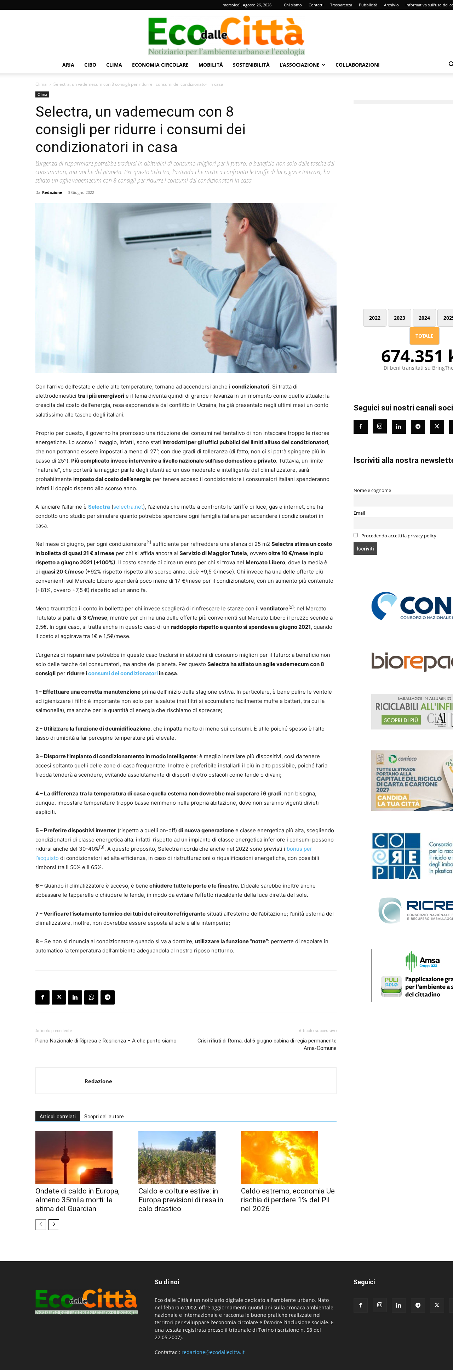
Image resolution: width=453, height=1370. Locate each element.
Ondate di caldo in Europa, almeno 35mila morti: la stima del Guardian (77, 1200)
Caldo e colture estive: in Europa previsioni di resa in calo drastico (180, 1200)
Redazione (52, 192)
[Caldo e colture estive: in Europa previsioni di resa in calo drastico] (186, 1157)
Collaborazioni (358, 64)
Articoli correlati (58, 1116)
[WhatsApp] (91, 997)
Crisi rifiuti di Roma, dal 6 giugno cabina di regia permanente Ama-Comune (266, 1044)
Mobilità (211, 64)
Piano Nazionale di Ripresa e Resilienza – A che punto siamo (106, 1041)
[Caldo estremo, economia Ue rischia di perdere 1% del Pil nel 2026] (289, 1157)
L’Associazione (300, 64)
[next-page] (53, 1224)
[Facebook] (42, 997)
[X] (59, 997)
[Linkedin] (75, 997)
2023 (399, 317)
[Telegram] (108, 997)
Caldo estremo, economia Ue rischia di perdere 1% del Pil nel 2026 (288, 1200)
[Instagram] (380, 426)
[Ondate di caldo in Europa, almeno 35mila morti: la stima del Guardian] (83, 1157)
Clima (114, 64)
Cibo (90, 64)
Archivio (391, 4)
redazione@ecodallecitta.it (213, 1352)
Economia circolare (160, 64)
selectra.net (128, 506)
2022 (374, 317)
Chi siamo (293, 4)
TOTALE (424, 335)
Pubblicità (368, 4)
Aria (68, 64)
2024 (424, 317)
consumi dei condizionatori (123, 673)
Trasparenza (341, 4)
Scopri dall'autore (104, 1116)
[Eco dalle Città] (226, 33)
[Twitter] (437, 427)
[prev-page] (40, 1224)
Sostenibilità (251, 64)
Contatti (316, 4)
